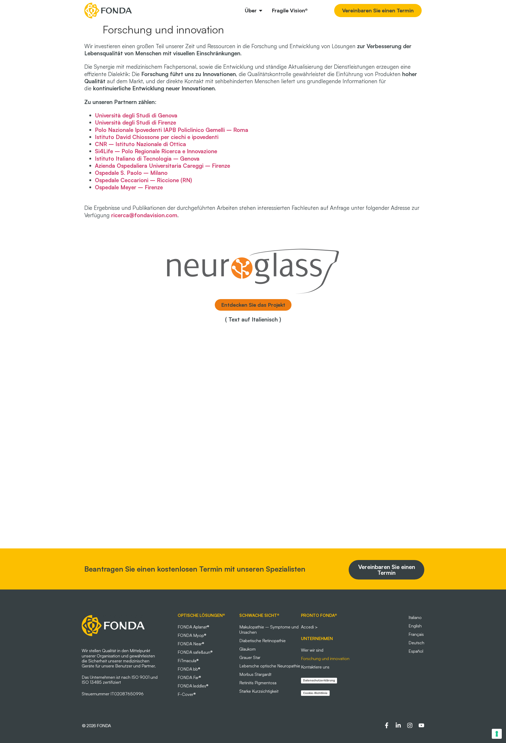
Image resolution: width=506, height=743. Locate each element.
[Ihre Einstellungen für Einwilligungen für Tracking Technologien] (497, 734)
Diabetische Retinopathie (262, 640)
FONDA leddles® (193, 685)
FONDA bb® (189, 669)
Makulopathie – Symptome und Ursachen (269, 629)
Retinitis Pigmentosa (257, 682)
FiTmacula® (188, 660)
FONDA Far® (189, 677)
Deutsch (416, 642)
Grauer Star (249, 657)
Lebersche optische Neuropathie (269, 665)
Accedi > (309, 627)
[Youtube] (421, 725)
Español (415, 651)
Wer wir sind (312, 650)
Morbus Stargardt (255, 674)
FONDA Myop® (192, 635)
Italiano (415, 617)
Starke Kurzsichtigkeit (259, 691)
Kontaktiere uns (315, 667)
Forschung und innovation (325, 658)
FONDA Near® (191, 643)
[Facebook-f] (387, 725)
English (415, 625)
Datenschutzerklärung (319, 680)
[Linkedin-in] (398, 725)
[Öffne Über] (260, 10)
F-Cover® (187, 694)
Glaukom (247, 649)
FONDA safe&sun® (195, 652)
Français (416, 634)
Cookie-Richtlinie (315, 693)
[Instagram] (410, 725)
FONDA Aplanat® (193, 627)
